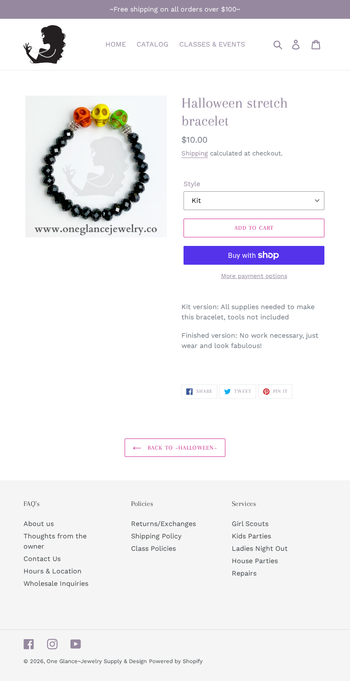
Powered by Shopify (176, 661)
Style (192, 184)
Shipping (194, 153)
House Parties (255, 561)
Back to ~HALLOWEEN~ (181, 447)
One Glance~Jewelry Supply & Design (97, 661)
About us (38, 524)
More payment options (254, 275)
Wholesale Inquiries (55, 583)
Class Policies (153, 548)
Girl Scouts (250, 524)
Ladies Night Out (260, 548)
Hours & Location (52, 571)
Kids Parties (251, 536)
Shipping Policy (156, 536)
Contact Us (42, 559)
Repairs (244, 573)
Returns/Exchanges (163, 524)
